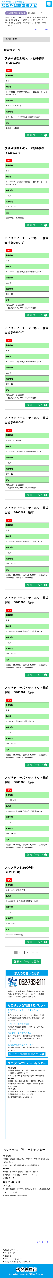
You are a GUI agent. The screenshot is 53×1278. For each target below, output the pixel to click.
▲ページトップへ (43, 1242)
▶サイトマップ (9, 1253)
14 (27, 952)
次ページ (34, 952)
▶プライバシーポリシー (12, 1259)
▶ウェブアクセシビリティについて (16, 1262)
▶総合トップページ (10, 1250)
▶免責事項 (7, 1256)
